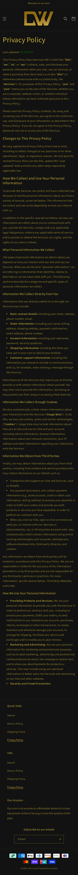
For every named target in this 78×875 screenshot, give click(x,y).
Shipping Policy (16, 731)
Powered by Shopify (48, 868)
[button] (5, 19)
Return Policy (15, 723)
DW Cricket (33, 868)
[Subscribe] (60, 839)
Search (11, 715)
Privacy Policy (15, 739)
